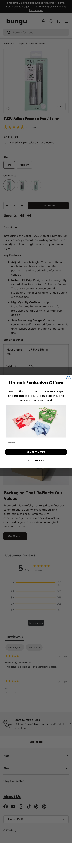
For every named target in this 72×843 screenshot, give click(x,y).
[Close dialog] (68, 378)
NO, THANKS (36, 460)
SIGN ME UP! (36, 452)
